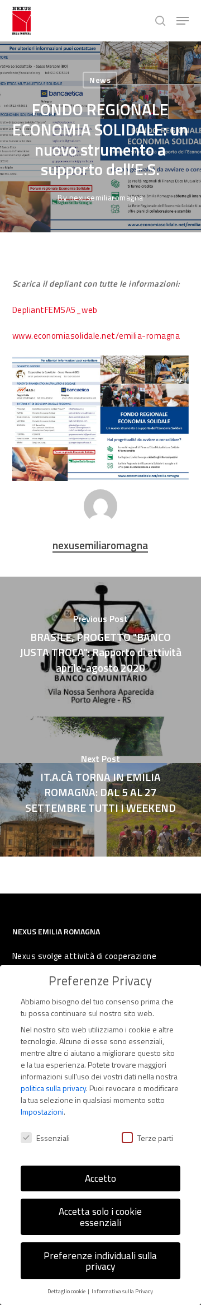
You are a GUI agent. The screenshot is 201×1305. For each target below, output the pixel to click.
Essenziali (53, 1138)
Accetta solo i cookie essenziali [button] (100, 1217)
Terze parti (155, 1138)
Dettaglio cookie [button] (67, 1291)
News (100, 80)
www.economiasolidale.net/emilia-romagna (96, 335)
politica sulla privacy (53, 1088)
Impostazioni (42, 1111)
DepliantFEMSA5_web (55, 309)
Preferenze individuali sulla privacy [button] (100, 1261)
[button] (182, 20)
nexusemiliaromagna (106, 197)
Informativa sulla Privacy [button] (122, 1291)
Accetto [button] (100, 1178)
